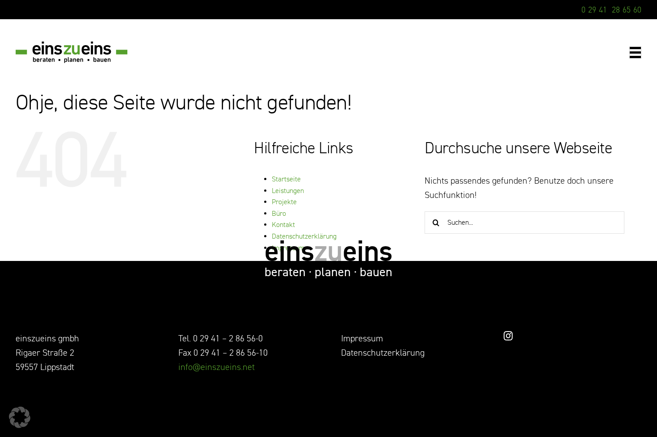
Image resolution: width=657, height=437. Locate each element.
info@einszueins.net (216, 367)
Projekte (284, 201)
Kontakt (283, 224)
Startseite (286, 179)
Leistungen (288, 190)
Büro (279, 213)
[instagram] (508, 336)
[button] (19, 417)
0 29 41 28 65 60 (611, 10)
